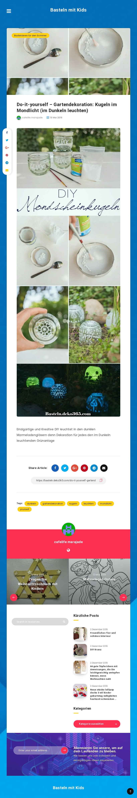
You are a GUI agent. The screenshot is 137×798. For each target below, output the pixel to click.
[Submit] (64, 622)
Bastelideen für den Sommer (30, 35)
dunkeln (31, 503)
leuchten (89, 503)
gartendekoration (53, 503)
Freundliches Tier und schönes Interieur (103, 634)
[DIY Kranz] (80, 650)
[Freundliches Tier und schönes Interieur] (80, 634)
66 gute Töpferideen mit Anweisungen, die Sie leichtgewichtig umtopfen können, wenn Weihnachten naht (105, 672)
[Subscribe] (64, 750)
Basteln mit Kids (68, 10)
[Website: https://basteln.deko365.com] (68, 550)
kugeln (73, 503)
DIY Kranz (95, 649)
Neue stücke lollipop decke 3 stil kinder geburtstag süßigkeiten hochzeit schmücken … (103, 694)
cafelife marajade (68, 542)
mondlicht (105, 503)
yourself (24, 509)
